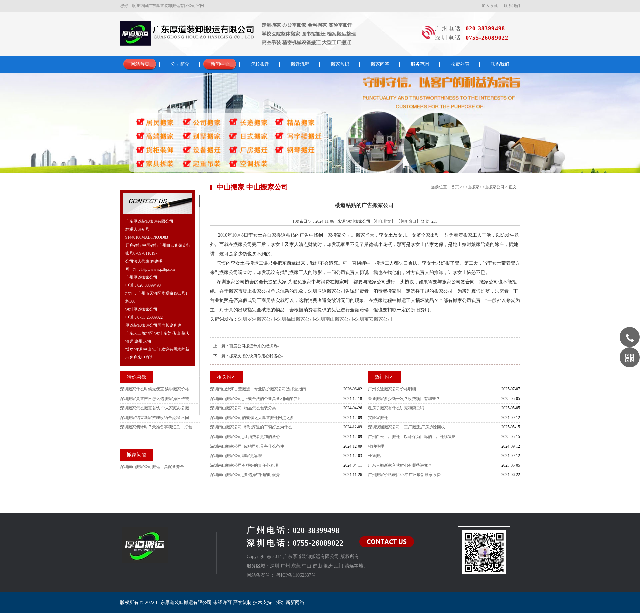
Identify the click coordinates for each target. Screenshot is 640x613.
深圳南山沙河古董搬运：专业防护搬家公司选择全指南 (258, 389)
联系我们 (512, 5)
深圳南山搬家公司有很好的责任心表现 (244, 465)
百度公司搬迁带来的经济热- (254, 346)
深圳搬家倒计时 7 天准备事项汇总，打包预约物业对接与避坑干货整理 (158, 427)
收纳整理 (376, 446)
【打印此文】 (383, 221)
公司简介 (180, 64)
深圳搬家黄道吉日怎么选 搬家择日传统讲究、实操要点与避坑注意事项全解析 (158, 398)
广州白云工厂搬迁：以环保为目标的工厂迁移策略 (412, 436)
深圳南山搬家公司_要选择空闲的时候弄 (245, 474)
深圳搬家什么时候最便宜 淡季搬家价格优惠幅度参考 (158, 389)
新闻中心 (220, 64)
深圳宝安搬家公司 (373, 319)
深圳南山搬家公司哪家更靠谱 (236, 455)
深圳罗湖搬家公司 (256, 319)
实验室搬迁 (378, 417)
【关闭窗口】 (408, 221)
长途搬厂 (376, 455)
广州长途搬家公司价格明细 (392, 389)
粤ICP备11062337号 (296, 575)
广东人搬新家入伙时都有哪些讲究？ (400, 465)
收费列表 (460, 64)
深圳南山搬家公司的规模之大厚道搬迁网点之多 (252, 417)
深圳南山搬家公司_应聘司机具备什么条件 (247, 446)
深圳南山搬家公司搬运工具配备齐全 (152, 466)
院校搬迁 (260, 64)
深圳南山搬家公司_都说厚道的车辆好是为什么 (251, 427)
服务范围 (420, 64)
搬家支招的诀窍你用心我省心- (256, 356)
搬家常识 (340, 64)
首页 (455, 187)
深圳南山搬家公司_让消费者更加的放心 (245, 436)
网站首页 (140, 64)
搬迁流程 (300, 64)
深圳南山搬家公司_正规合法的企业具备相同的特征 (255, 398)
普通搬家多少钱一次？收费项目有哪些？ (404, 398)
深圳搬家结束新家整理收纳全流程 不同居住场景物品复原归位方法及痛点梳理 (158, 417)
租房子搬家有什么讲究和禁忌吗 (396, 408)
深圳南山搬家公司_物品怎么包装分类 (243, 408)
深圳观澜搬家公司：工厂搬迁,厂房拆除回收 (406, 427)
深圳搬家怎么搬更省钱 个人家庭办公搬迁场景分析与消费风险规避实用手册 (158, 408)
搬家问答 (380, 64)
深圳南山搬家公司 (334, 319)
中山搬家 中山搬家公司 (483, 187)
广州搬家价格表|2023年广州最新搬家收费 (404, 474)
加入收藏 (490, 5)
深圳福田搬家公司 (295, 319)
